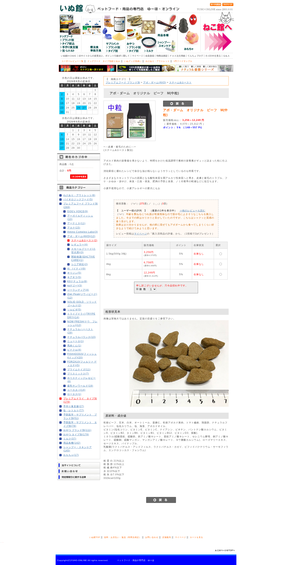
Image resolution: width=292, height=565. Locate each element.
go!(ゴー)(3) (74, 285)
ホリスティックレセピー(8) (81, 380)
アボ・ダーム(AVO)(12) (81, 236)
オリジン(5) (74, 272)
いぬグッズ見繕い (133, 61)
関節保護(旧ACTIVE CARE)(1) (83, 258)
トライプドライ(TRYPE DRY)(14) (81, 315)
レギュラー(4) (79, 244)
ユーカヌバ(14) (76, 390)
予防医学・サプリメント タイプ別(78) (80, 424)
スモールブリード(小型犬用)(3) (83, 251)
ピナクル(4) (74, 349)
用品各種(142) (71, 442)
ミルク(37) (69, 438)
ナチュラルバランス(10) (81, 337)
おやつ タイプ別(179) (76, 434)
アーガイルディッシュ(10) (80, 217)
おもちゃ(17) (71, 455)
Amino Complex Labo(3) (82, 231)
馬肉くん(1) (74, 345)
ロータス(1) (74, 394)
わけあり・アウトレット (158, 61)
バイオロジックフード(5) (78, 199)
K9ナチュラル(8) (77, 281)
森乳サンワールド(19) (80, 385)
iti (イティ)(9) (76, 268)
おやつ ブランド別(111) (77, 430)
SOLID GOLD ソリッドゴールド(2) (82, 303)
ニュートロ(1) (75, 341)
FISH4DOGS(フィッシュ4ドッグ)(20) (82, 356)
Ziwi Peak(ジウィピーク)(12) (82, 296)
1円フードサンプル (183, 61)
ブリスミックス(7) (78, 373)
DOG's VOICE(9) (77, 211)
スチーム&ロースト (180, 82)
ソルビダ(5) (74, 309)
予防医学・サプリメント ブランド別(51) (80, 416)
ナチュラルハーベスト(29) (80, 331)
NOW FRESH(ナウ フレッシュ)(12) (82, 323)
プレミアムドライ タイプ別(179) (80, 400)
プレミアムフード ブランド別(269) (80, 205)
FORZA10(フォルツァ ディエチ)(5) (82, 363)
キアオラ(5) (74, 277)
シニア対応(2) (79, 264)
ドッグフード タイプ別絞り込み (103, 61)
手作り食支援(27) (73, 406)
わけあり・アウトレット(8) (79, 195)
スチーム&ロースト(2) (84, 240)
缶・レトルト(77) (73, 410)
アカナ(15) (73, 227)
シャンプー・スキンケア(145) (77, 449)
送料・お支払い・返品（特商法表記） (122, 537)
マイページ (140, 233)
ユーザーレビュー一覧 (72, 61)
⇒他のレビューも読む (192, 210)
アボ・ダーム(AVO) (154, 82)
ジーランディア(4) (78, 290)
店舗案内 (166, 537)
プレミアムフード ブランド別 (123, 82)
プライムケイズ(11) (79, 369)
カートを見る (196, 537)
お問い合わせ (151, 537)
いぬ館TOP (94, 537)
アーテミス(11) (76, 223)
